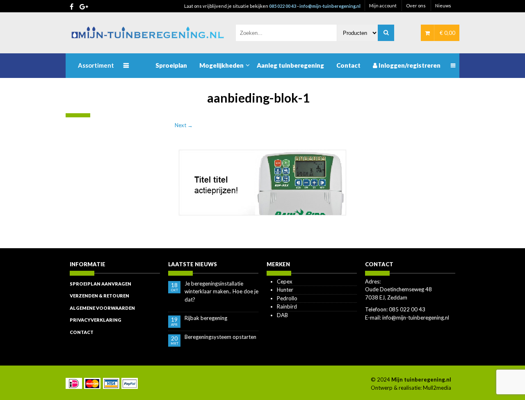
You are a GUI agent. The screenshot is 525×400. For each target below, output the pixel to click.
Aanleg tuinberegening (290, 65)
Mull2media (437, 387)
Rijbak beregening (206, 318)
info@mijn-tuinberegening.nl (330, 6)
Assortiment (96, 65)
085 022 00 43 (282, 6)
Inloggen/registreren (409, 65)
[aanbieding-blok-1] (262, 181)
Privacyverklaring (95, 319)
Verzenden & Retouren (99, 295)
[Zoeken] (386, 33)
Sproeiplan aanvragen (100, 283)
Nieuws (443, 5)
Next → (184, 125)
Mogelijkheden (221, 65)
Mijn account (383, 5)
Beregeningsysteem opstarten (220, 337)
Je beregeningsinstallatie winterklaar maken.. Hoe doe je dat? (221, 291)
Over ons (416, 5)
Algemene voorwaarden (102, 308)
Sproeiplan (171, 65)
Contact (348, 65)
